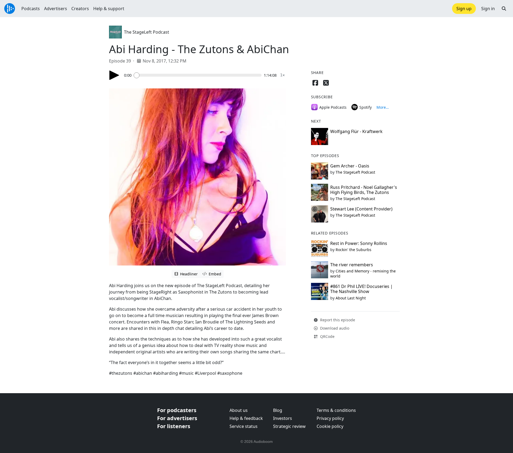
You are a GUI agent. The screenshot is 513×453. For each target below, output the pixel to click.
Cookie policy (330, 426)
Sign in (488, 8)
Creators (80, 8)
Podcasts (30, 8)
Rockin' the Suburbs (353, 249)
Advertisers (55, 8)
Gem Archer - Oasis (349, 166)
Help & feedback (246, 418)
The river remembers (351, 265)
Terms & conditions (336, 410)
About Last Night (351, 297)
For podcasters (176, 410)
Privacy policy (330, 418)
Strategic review (289, 426)
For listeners (173, 426)
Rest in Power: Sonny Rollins (358, 243)
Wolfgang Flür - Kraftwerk (356, 131)
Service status (244, 426)
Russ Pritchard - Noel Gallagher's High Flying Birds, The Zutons (363, 189)
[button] (504, 8)
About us (239, 410)
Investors (282, 418)
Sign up (464, 8)
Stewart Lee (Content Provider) (361, 209)
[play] (114, 75)
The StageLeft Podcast (146, 32)
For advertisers (177, 418)
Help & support (108, 8)
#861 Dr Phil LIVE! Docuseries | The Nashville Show (361, 288)
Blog (277, 410)
